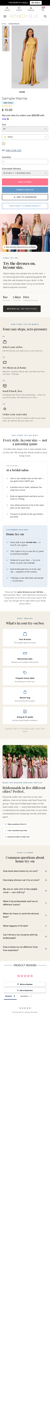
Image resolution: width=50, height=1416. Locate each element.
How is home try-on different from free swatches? (20, 949)
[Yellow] (3, 143)
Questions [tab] (24, 996)
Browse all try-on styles (22, 309)
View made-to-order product (25, 206)
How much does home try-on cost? (20, 871)
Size (4, 124)
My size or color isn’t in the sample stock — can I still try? (20, 891)
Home (4, 24)
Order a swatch (25, 190)
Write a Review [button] (26, 984)
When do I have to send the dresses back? (21, 915)
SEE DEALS (35, 3)
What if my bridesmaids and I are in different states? (20, 903)
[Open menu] (5, 16)
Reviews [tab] (8, 996)
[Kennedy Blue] (25, 16)
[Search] (45, 16)
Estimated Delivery (11, 168)
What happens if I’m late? (15, 925)
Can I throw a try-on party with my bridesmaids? (20, 936)
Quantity (6, 157)
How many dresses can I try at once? (21, 880)
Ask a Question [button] (26, 990)
